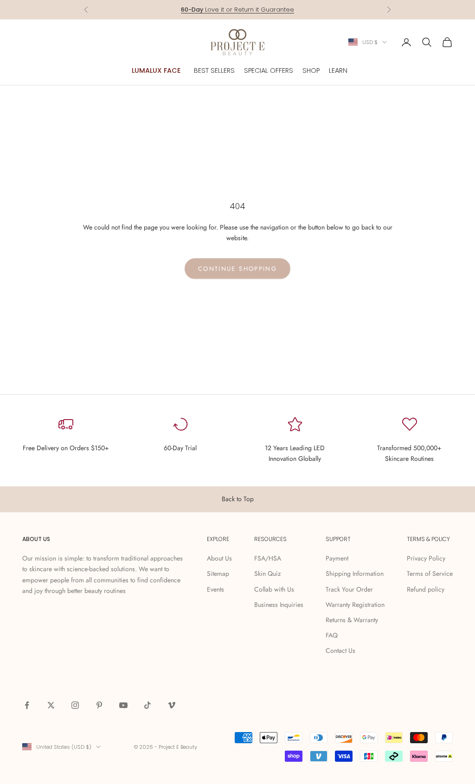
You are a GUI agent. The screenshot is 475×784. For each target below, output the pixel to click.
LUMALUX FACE (156, 70)
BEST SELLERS (214, 70)
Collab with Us (274, 589)
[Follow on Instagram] (75, 705)
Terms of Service (430, 573)
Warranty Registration (355, 604)
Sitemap (218, 573)
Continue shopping (237, 268)
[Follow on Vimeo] (171, 705)
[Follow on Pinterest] (99, 705)
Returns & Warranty (352, 620)
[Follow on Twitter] (51, 705)
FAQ (332, 635)
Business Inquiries (278, 604)
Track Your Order (349, 589)
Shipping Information (355, 573)
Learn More (273, 14)
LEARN (338, 70)
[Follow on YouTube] (123, 705)
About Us (219, 558)
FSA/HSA (267, 558)
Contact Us (340, 650)
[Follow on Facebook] (27, 705)
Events (215, 589)
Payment (337, 558)
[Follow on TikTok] (147, 705)
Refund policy (425, 589)
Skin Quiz (267, 573)
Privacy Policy (426, 558)
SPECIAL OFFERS (268, 70)
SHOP (311, 70)
